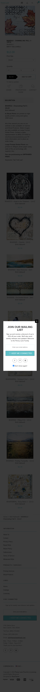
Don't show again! (21, 366)
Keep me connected (21, 353)
